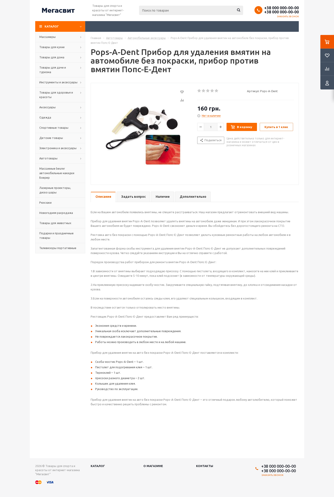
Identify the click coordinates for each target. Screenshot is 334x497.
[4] (212, 91)
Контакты (204, 465)
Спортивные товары (53, 127)
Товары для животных (55, 223)
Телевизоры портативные (57, 248)
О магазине (153, 465)
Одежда (45, 117)
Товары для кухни (52, 47)
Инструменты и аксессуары (58, 82)
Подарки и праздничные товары (56, 235)
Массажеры (47, 36)
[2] (204, 91)
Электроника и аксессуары (58, 148)
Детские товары (51, 137)
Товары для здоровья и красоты (56, 95)
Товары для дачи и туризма (52, 70)
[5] (216, 91)
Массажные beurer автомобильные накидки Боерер (56, 173)
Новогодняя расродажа (56, 212)
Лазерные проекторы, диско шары (55, 190)
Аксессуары (47, 107)
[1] (199, 91)
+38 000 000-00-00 (281, 8)
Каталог (52, 26)
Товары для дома (51, 57)
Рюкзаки (45, 202)
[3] (208, 91)
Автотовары (48, 158)
